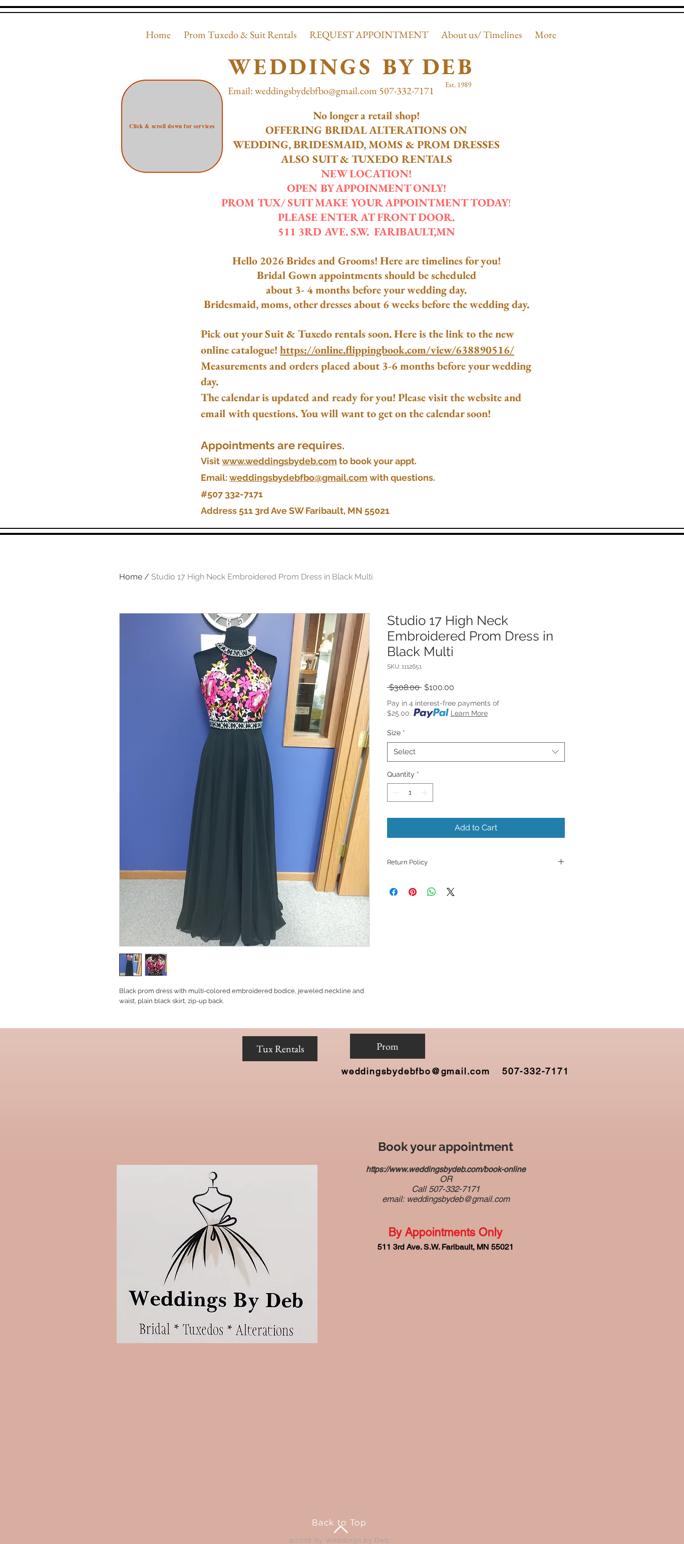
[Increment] (425, 792)
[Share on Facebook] (394, 892)
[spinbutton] (410, 792)
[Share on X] (451, 892)
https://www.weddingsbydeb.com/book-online (446, 1169)
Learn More (469, 713)
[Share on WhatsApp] (432, 892)
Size (396, 733)
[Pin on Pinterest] (413, 892)
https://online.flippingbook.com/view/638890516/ (397, 350)
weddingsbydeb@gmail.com (458, 1199)
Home (130, 576)
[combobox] (476, 752)
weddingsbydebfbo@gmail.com (316, 90)
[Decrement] (395, 792)
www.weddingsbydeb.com (279, 461)
